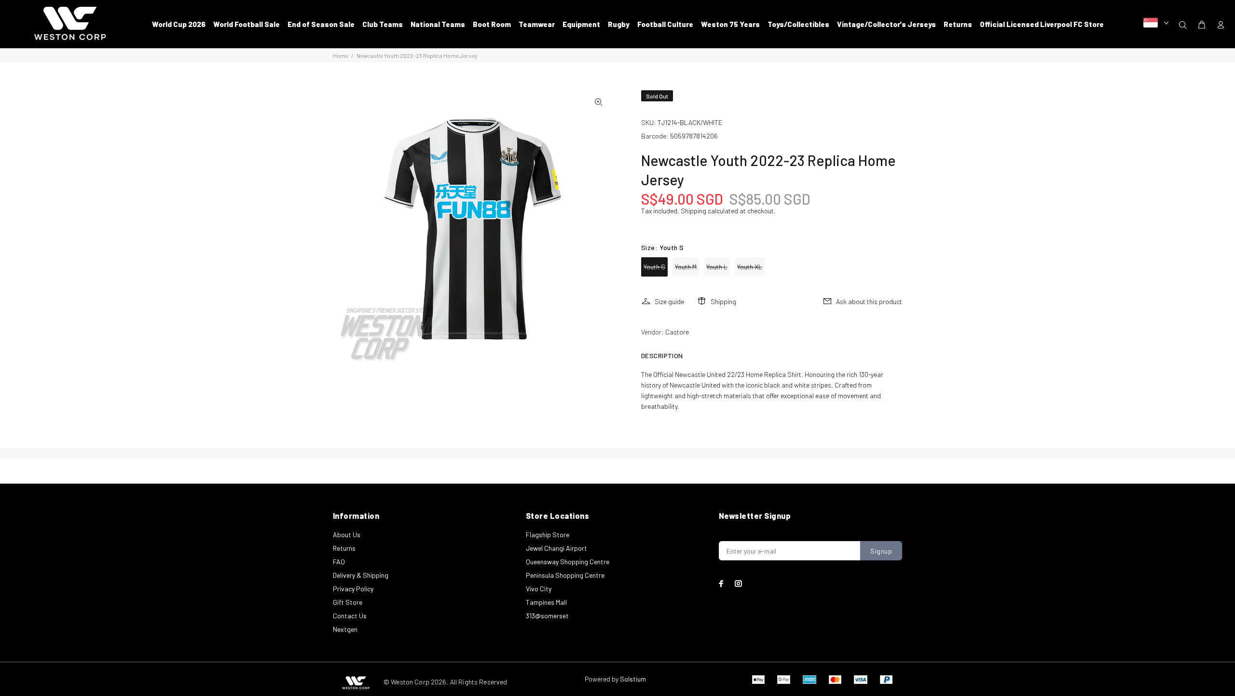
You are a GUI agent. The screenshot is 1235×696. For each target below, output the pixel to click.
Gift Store (347, 602)
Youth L (716, 267)
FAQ (339, 561)
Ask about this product (869, 301)
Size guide (669, 301)
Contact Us (350, 616)
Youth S (654, 267)
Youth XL (749, 267)
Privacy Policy (353, 589)
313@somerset (547, 616)
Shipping (693, 211)
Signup (881, 551)
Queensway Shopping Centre (567, 561)
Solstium (633, 679)
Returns (344, 548)
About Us (346, 534)
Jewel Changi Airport (556, 548)
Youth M (686, 267)
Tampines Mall (546, 602)
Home (340, 55)
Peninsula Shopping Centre (565, 575)
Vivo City (538, 589)
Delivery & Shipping (360, 575)
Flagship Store (547, 534)
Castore (677, 332)
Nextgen (345, 629)
